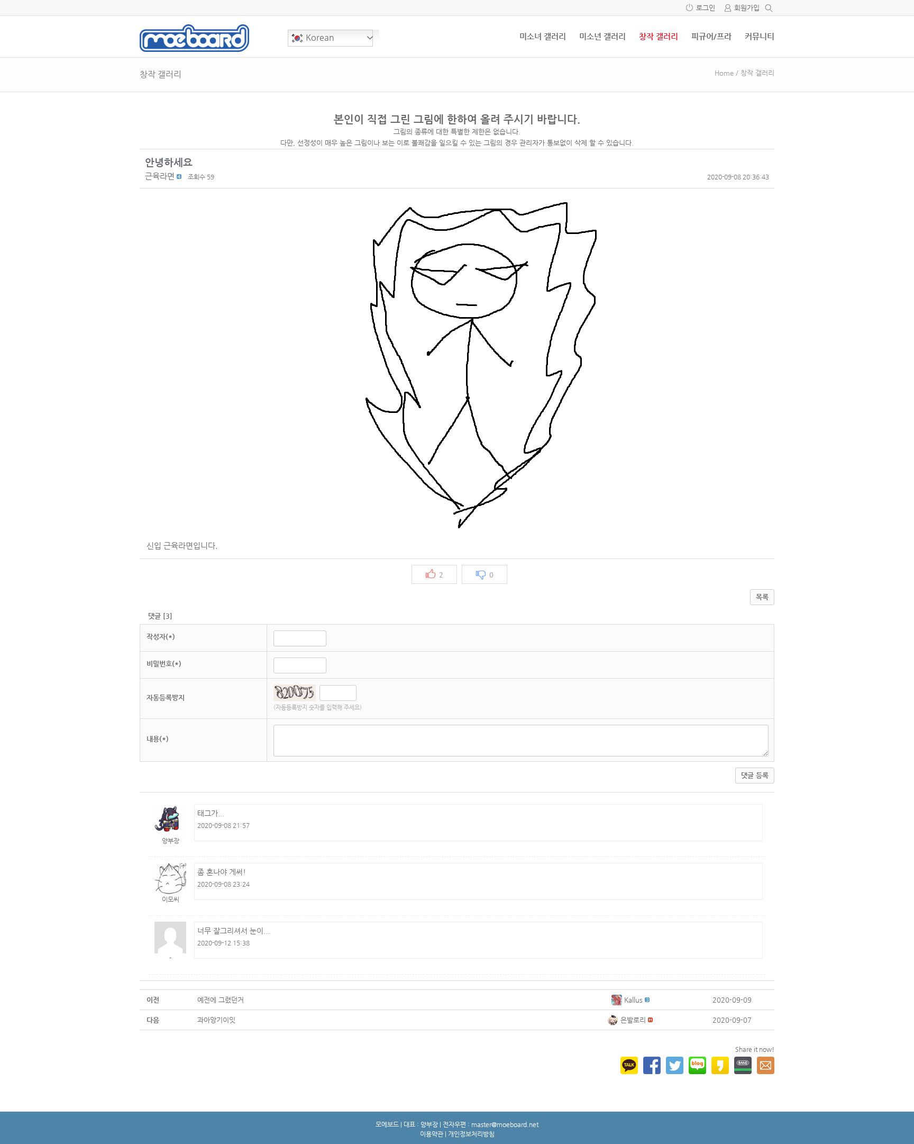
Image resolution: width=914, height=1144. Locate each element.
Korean (319, 37)
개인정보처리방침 (471, 1134)
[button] (160, 176)
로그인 (705, 8)
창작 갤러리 (658, 36)
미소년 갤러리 (602, 36)
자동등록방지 (166, 697)
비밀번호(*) (164, 664)
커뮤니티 (759, 36)
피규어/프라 (711, 36)
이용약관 (431, 1134)
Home (724, 73)
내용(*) (158, 739)
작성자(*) (161, 637)
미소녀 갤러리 (542, 36)
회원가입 (747, 8)
